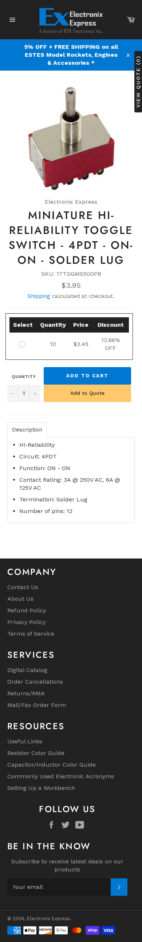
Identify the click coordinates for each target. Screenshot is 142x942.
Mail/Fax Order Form (36, 704)
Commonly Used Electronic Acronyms (60, 776)
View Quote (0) (138, 82)
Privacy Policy (26, 622)
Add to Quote (87, 393)
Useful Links (24, 741)
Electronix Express (48, 918)
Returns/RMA (26, 693)
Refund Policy (26, 610)
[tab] (27, 429)
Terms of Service (30, 633)
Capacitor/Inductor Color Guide (51, 764)
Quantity (24, 376)
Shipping (39, 296)
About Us (20, 598)
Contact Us (22, 587)
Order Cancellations (35, 681)
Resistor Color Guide (35, 753)
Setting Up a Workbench (41, 787)
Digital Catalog (27, 670)
